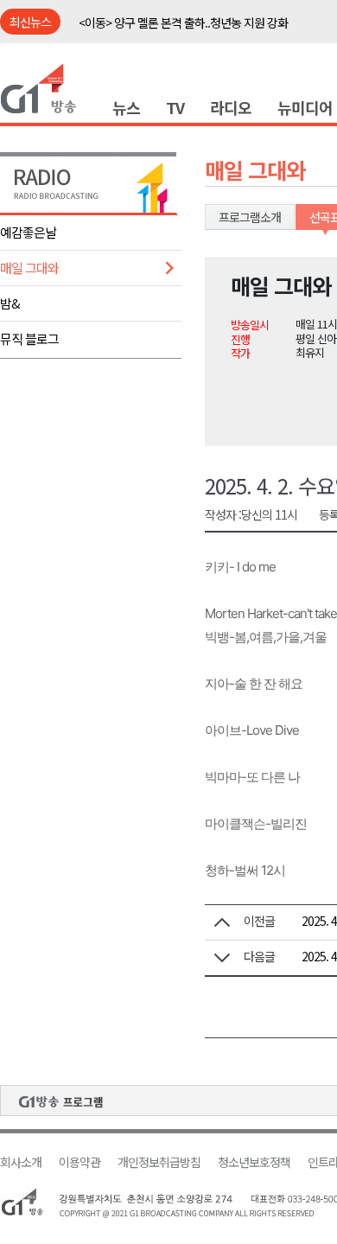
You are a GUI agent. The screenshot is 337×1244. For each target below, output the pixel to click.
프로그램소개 (250, 217)
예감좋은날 (28, 232)
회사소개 (20, 1162)
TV (175, 107)
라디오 (230, 107)
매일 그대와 (29, 267)
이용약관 (79, 1162)
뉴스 (126, 107)
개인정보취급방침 (159, 1162)
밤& (10, 303)
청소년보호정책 (254, 1162)
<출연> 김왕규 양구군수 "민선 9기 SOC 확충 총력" (195, 32)
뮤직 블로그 (29, 338)
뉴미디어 (305, 107)
